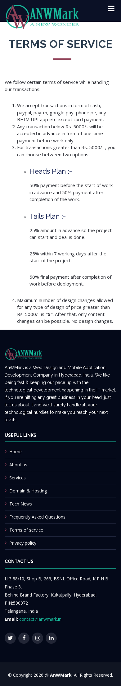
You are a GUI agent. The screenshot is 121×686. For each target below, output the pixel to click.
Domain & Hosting (28, 491)
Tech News (20, 504)
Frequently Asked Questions (37, 517)
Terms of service (26, 530)
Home (15, 452)
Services (17, 478)
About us (18, 465)
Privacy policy (22, 543)
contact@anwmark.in (40, 619)
